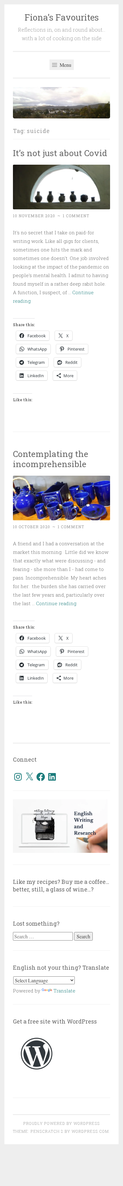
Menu (64, 64)
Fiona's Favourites (62, 17)
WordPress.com (90, 1131)
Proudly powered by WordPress (61, 1123)
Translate (64, 990)
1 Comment (76, 215)
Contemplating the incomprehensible (50, 458)
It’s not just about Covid (60, 152)
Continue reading (56, 603)
